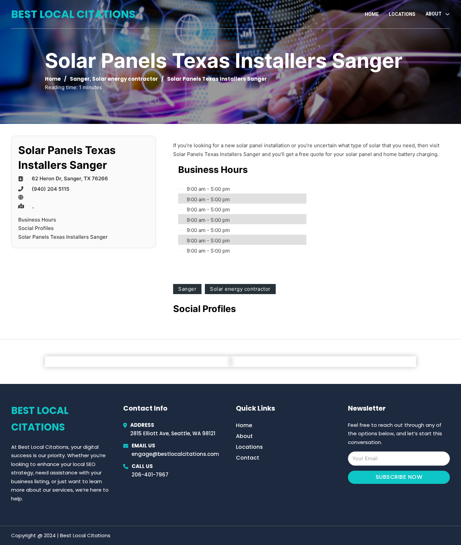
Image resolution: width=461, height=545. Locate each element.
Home (372, 14)
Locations (402, 14)
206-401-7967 (150, 474)
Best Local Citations (73, 14)
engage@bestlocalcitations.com (175, 454)
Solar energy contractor (125, 78)
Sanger (80, 78)
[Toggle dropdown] (447, 14)
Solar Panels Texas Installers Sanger (63, 237)
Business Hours (37, 219)
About (244, 436)
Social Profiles (36, 228)
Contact (247, 458)
